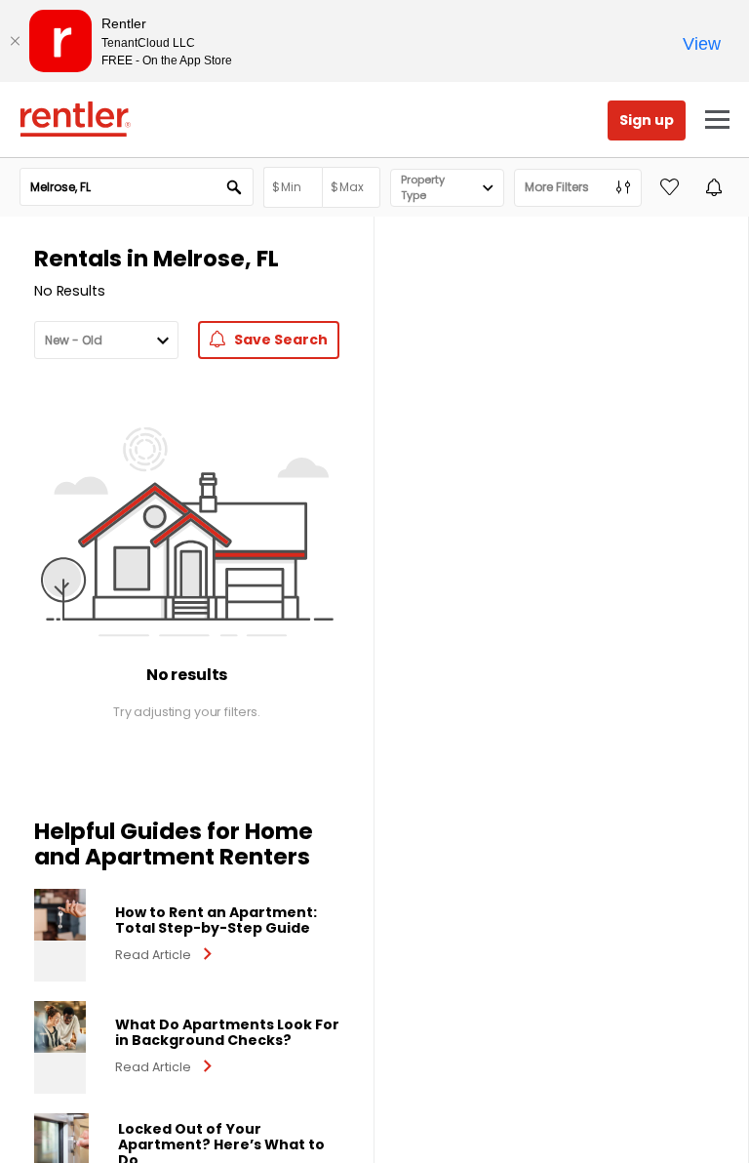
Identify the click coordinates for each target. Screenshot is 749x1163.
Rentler (75, 119)
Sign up (646, 120)
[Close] (14, 41)
